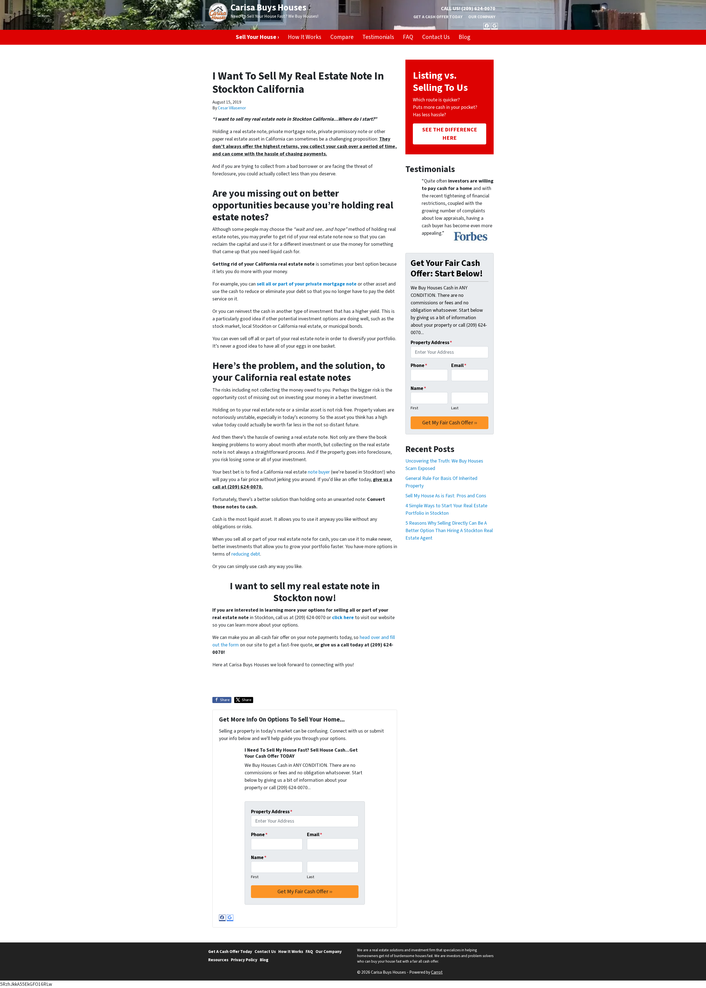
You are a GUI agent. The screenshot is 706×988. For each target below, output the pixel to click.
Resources (218, 960)
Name (258, 857)
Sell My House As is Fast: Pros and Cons (445, 495)
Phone (259, 834)
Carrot (437, 972)
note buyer (319, 472)
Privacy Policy (244, 960)
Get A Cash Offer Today (437, 17)
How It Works (304, 37)
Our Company (481, 17)
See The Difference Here (449, 134)
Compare (342, 37)
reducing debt (245, 554)
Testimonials (378, 37)
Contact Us (436, 37)
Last (310, 877)
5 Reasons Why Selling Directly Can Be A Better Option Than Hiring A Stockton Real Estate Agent (449, 530)
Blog (464, 37)
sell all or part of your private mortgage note (306, 284)
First (254, 877)
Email (314, 834)
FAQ (408, 37)
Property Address (271, 811)
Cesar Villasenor (232, 108)
